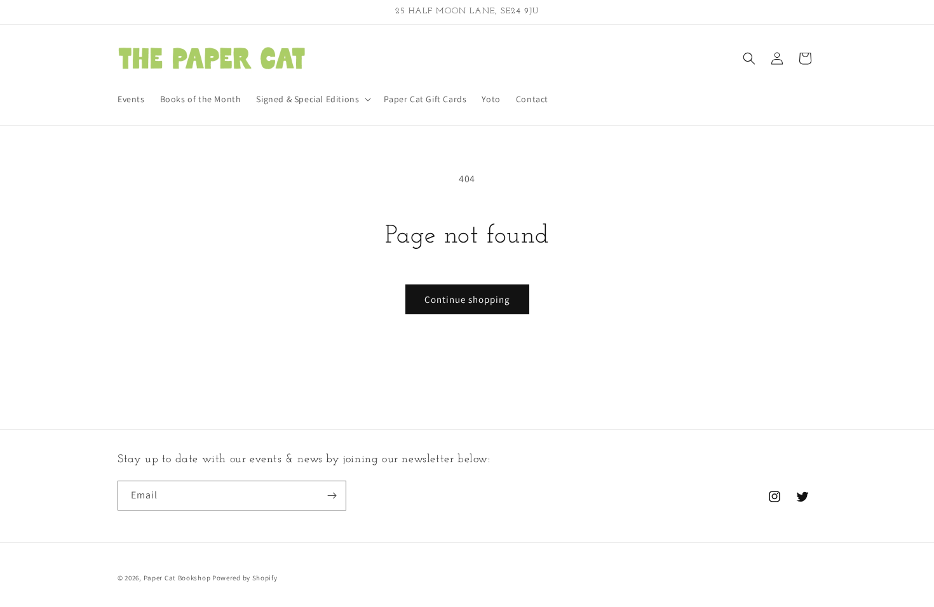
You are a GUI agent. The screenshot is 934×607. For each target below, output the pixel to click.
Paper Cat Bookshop (177, 577)
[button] (312, 99)
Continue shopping (467, 299)
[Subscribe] (332, 495)
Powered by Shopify (245, 577)
